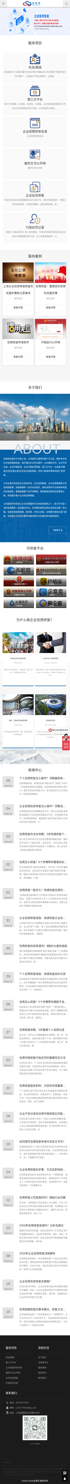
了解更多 (56, 530)
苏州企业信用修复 (42, 1472)
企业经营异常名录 (14, 1368)
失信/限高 (10, 1357)
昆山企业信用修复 (21, 1469)
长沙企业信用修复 (11, 1475)
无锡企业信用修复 (59, 1472)
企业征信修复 (12, 1378)
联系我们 (42, 1378)
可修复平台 (43, 1362)
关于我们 (42, 1357)
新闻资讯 (42, 1373)
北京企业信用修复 (38, 1469)
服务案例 (42, 1368)
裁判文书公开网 (13, 1373)
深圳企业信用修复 (25, 1472)
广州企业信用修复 (55, 1469)
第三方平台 (11, 1362)
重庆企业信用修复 (27, 1475)
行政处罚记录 (12, 1383)
